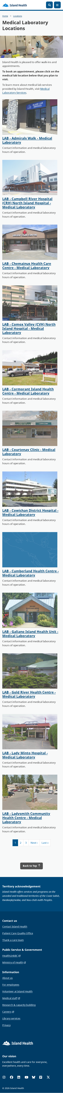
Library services (11, 1018)
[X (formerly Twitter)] (48, 1077)
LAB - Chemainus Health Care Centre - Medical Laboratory (26, 265)
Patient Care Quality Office (17, 933)
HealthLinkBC (10, 955)
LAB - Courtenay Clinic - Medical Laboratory (28, 451)
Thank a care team (13, 940)
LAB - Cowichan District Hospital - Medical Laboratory (30, 512)
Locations (17, 16)
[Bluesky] (33, 1077)
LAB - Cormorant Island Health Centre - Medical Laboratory (28, 391)
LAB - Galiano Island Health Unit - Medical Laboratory (30, 633)
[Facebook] (11, 1077)
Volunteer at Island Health (17, 991)
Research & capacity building (19, 1005)
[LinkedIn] (18, 1077)
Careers (6, 1011)
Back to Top (30, 865)
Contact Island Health (14, 926)
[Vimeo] (40, 1077)
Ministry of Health (12, 962)
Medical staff (9, 998)
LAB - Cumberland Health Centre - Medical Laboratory (30, 573)
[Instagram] (4, 1077)
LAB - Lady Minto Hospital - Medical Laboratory (25, 755)
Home (5, 16)
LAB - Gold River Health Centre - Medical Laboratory (29, 694)
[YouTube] (26, 1077)
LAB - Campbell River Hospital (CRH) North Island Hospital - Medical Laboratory (27, 203)
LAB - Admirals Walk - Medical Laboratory (27, 140)
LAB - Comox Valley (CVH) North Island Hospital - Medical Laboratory (29, 328)
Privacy (6, 1025)
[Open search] (49, 5)
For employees (10, 984)
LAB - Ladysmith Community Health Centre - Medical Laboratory (26, 817)
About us (7, 978)
